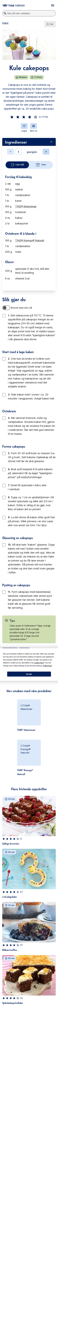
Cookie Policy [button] (39, 663)
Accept (29, 674)
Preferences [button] (47, 666)
